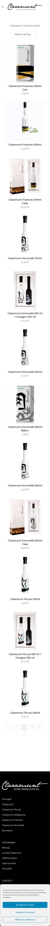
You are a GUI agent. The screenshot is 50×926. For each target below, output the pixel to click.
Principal (6, 799)
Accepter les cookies (25, 905)
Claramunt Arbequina (13, 815)
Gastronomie (9, 863)
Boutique (7, 830)
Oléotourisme (9, 858)
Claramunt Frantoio (12, 820)
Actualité (7, 868)
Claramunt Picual (11, 809)
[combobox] (25, 34)
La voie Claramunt (11, 853)
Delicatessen (8, 842)
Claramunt (7, 804)
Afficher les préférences (25, 919)
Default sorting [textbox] (23, 34)
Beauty (6, 847)
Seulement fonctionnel (25, 912)
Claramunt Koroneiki (13, 825)
